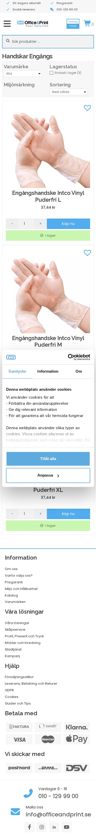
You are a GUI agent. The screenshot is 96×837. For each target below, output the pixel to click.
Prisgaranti (14, 582)
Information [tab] (47, 371)
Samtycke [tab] (17, 371)
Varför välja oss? (19, 575)
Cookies (11, 697)
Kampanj (12, 656)
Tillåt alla (48, 458)
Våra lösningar (17, 623)
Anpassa (45, 475)
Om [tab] (79, 371)
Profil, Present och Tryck (24, 636)
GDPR (9, 690)
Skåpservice (15, 629)
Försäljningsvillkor (19, 677)
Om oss (11, 569)
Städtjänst (13, 649)
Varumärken (15, 602)
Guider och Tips (18, 703)
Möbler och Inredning (22, 643)
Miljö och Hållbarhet (21, 589)
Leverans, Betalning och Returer (31, 683)
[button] (87, 107)
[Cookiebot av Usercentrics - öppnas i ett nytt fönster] (68, 357)
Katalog (11, 595)
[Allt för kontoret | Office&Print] (32, 24)
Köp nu (68, 223)
